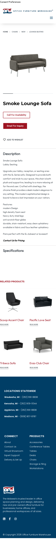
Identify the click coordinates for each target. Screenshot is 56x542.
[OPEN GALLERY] (28, 65)
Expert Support (12, 455)
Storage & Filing (38, 464)
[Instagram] (15, 518)
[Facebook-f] (10, 518)
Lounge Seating (36, 32)
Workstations (36, 468)
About (7, 442)
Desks (33, 455)
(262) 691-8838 (30, 397)
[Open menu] (51, 18)
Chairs (15, 32)
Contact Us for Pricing (13, 240)
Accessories (36, 442)
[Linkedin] (4, 518)
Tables (33, 450)
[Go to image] (8, 93)
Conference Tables (40, 446)
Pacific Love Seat (40, 320)
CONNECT (11, 436)
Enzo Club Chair (39, 363)
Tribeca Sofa (8, 363)
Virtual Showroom (13, 450)
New (23, 32)
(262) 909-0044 (28, 403)
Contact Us (10, 446)
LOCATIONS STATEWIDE (20, 391)
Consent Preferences (10, 1)
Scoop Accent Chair (12, 320)
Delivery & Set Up (13, 459)
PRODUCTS (37, 436)
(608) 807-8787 (28, 416)
